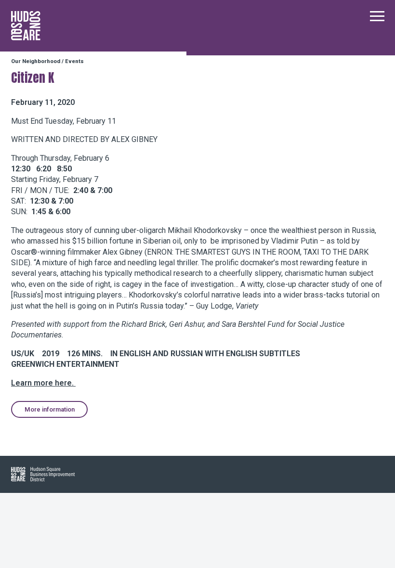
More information (50, 409)
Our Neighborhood (35, 61)
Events (74, 61)
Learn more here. (43, 382)
